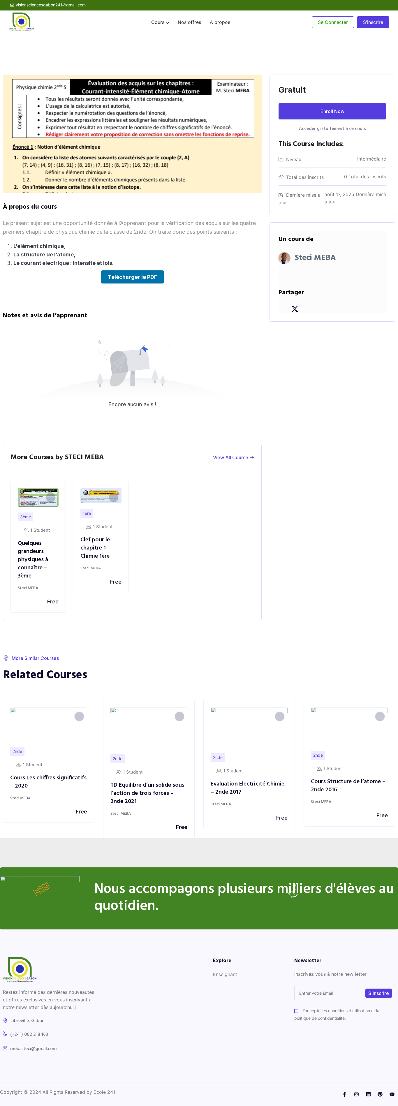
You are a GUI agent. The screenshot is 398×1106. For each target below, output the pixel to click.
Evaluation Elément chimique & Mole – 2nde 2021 (348, 784)
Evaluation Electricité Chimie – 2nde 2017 (147, 788)
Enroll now (332, 111)
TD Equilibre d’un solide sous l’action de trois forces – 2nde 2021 (47, 793)
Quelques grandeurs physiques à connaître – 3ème (33, 560)
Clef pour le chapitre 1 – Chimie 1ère (95, 548)
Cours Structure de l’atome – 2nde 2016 (248, 786)
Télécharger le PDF (132, 277)
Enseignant (225, 974)
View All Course (231, 457)
